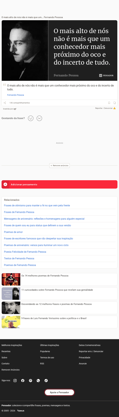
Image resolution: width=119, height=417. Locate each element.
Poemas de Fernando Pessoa (20, 265)
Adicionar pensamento (24, 184)
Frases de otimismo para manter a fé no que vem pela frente (37, 205)
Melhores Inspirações (12, 345)
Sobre (4, 357)
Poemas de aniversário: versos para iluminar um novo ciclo (36, 245)
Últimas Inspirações (49, 345)
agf (14, 109)
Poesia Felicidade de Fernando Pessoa (25, 251)
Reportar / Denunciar (104, 108)
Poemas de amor (13, 232)
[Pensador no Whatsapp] (38, 380)
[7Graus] (20, 411)
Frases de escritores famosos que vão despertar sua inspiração (38, 238)
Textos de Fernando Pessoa (19, 258)
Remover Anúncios (11, 370)
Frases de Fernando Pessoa (19, 212)
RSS (42, 363)
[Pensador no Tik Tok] (46, 380)
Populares (45, 351)
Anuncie (83, 363)
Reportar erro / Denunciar (91, 351)
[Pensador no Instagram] (15, 380)
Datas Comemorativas (89, 345)
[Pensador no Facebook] (23, 380)
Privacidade (84, 357)
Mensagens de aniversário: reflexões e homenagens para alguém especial (44, 218)
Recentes (6, 351)
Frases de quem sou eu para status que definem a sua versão (37, 225)
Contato (5, 363)
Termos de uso (47, 357)
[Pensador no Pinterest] (30, 380)
